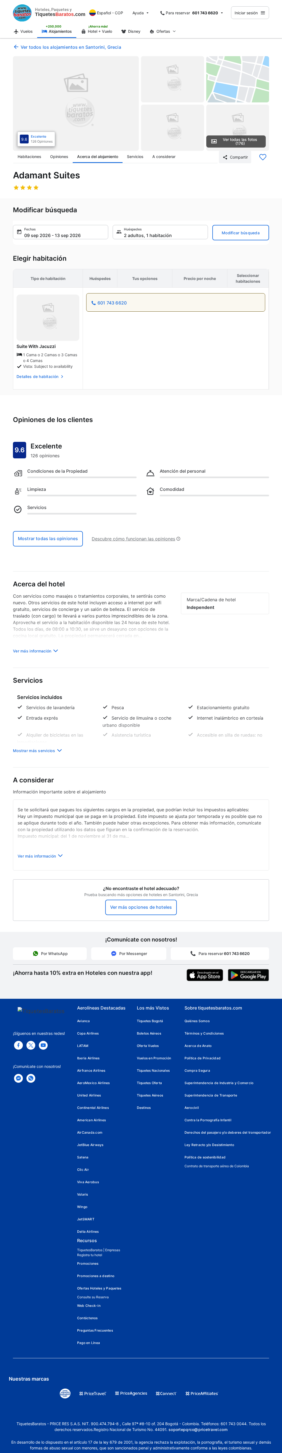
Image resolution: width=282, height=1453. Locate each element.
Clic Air (83, 1170)
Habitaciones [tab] (29, 156)
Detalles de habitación (37, 376)
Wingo (82, 1207)
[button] (60, 232)
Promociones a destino (95, 1276)
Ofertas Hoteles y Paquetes (99, 1288)
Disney (134, 31)
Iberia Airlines (88, 1058)
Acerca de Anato (198, 1046)
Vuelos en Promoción (154, 1058)
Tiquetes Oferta (149, 1083)
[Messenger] (18, 1078)
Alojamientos (60, 31)
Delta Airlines (88, 1231)
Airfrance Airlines (91, 1070)
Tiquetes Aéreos (150, 1095)
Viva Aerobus (88, 1182)
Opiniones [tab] (59, 156)
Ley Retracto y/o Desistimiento (209, 1145)
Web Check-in (89, 1306)
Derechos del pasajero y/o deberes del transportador (228, 1132)
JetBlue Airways (90, 1145)
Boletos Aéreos (149, 1033)
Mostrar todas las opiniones (48, 538)
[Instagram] (43, 1045)
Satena (82, 1157)
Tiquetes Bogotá (150, 1021)
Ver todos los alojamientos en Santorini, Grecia (71, 47)
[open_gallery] (76, 103)
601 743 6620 (112, 303)
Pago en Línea (88, 1343)
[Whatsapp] (30, 1078)
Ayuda (138, 12)
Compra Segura (197, 1070)
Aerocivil (192, 1108)
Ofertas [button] (163, 31)
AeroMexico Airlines (93, 1083)
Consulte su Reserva (93, 1297)
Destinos (144, 1108)
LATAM (82, 1046)
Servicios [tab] (135, 156)
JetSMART (85, 1219)
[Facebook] (18, 1045)
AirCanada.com (89, 1132)
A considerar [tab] (163, 156)
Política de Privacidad (203, 1058)
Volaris (82, 1194)
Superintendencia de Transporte (211, 1095)
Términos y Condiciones (204, 1033)
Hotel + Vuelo (100, 31)
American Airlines (91, 1120)
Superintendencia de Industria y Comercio (219, 1083)
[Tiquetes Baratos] (22, 12)
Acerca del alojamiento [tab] (97, 156)
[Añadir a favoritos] (263, 157)
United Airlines (89, 1095)
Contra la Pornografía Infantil (208, 1120)
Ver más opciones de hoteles (141, 907)
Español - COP (110, 12)
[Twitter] (30, 1045)
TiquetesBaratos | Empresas (98, 1250)
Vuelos (26, 31)
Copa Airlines (88, 1033)
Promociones (88, 1263)
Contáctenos (87, 1318)
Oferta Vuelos (148, 1046)
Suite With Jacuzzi (36, 346)
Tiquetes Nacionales (153, 1070)
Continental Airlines (93, 1108)
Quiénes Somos (197, 1021)
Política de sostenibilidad (205, 1157)
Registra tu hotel (89, 1255)
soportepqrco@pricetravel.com (198, 1429)
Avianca (83, 1021)
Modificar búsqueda (241, 232)
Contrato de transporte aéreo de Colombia (217, 1166)
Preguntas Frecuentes (95, 1330)
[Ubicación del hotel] (237, 79)
